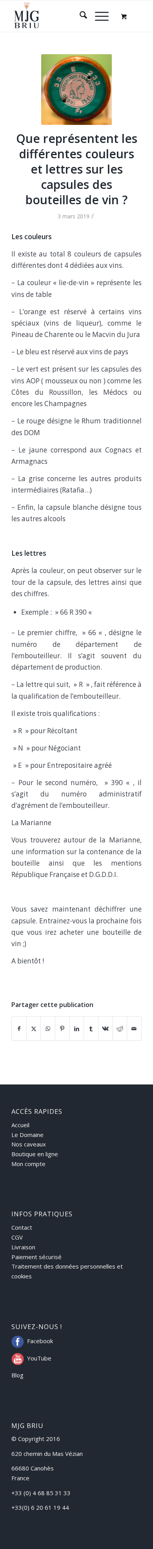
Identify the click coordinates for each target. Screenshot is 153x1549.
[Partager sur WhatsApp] (48, 1028)
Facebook (40, 1341)
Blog (17, 1375)
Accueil (20, 1125)
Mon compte (28, 1164)
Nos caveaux (28, 1144)
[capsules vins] (76, 89)
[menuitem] (79, 16)
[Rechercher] (79, 16)
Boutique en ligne (34, 1154)
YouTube (39, 1358)
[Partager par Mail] (134, 1028)
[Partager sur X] (34, 1028)
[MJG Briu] (63, 16)
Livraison (23, 1247)
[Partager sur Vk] (105, 1028)
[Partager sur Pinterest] (62, 1028)
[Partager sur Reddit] (120, 1028)
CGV (17, 1237)
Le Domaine (27, 1135)
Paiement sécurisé (36, 1257)
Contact (21, 1227)
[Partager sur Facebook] (19, 1028)
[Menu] (98, 16)
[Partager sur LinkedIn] (77, 1028)
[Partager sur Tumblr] (91, 1028)
